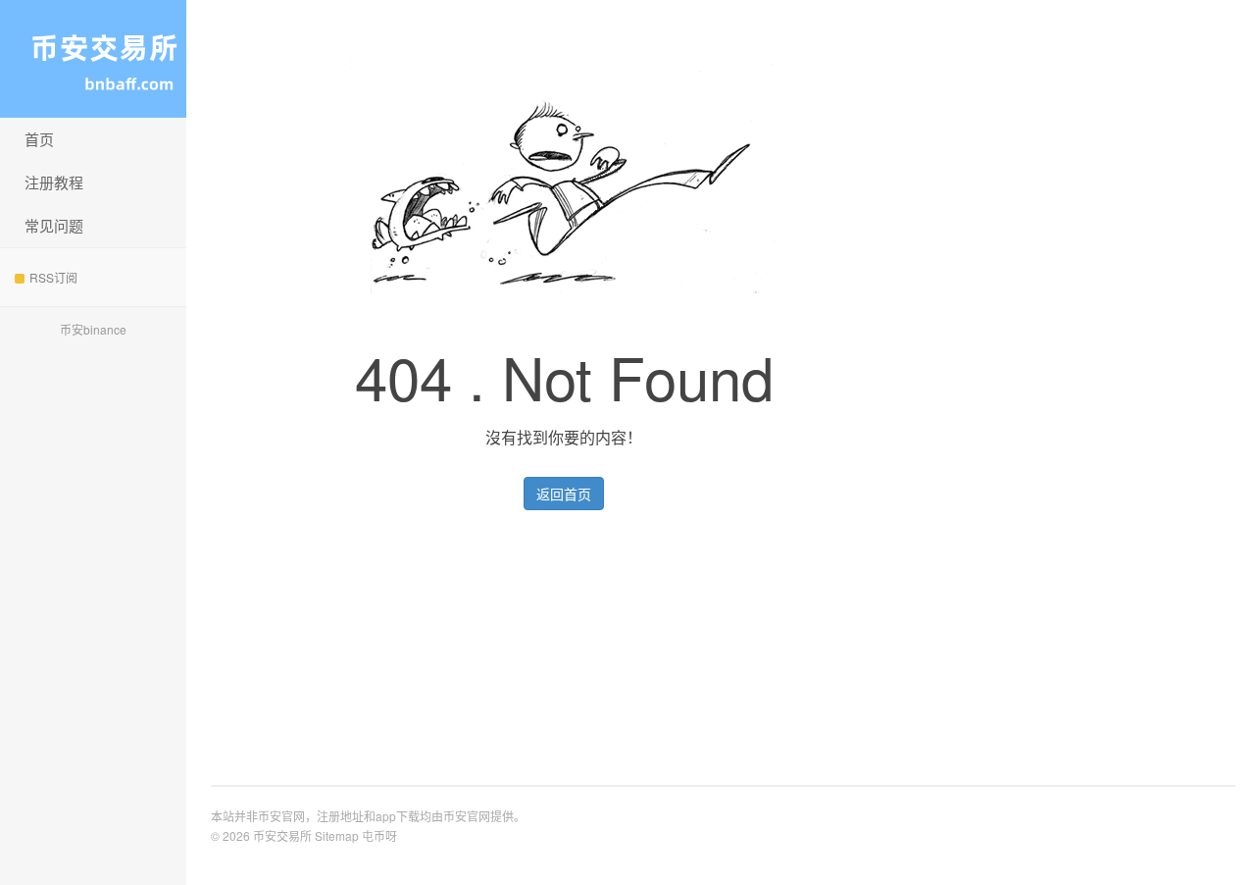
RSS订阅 (53, 277)
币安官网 (466, 815)
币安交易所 (93, 59)
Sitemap (337, 835)
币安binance (93, 329)
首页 (39, 139)
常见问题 (54, 225)
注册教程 (54, 182)
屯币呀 (379, 835)
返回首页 (563, 493)
